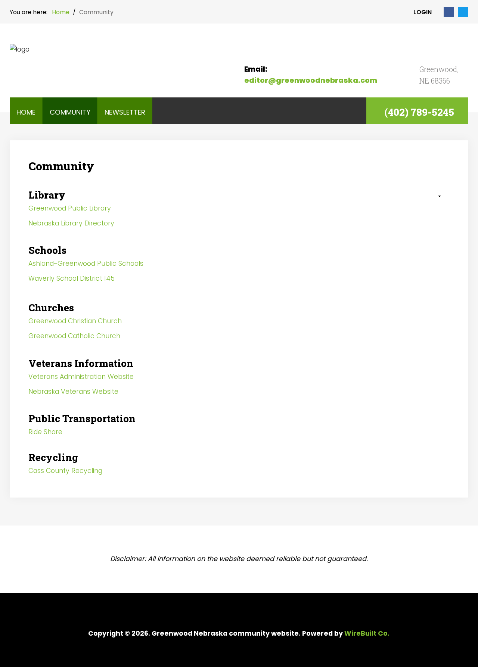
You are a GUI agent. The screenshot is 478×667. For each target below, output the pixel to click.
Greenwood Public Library (69, 208)
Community (70, 112)
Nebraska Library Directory (71, 223)
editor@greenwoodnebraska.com (310, 80)
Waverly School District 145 (71, 278)
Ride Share (45, 431)
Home (25, 112)
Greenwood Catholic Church (74, 335)
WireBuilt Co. (366, 633)
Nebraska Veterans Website (73, 391)
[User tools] (435, 196)
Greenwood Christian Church (75, 321)
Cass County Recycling (65, 470)
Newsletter (125, 112)
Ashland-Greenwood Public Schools (85, 263)
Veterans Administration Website (81, 376)
